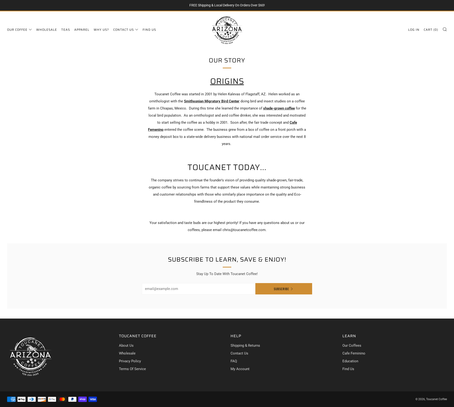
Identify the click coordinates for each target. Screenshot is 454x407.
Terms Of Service (132, 369)
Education (350, 361)
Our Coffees (351, 345)
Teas (65, 29)
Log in (413, 29)
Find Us (149, 29)
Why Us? (101, 29)
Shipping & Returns (245, 345)
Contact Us (123, 29)
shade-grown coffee (279, 108)
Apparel (81, 29)
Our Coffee (17, 29)
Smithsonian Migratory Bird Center (212, 101)
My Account (240, 369)
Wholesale (46, 29)
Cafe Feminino (353, 353)
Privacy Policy (130, 361)
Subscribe (281, 288)
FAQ (234, 361)
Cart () (431, 29)
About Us (126, 345)
